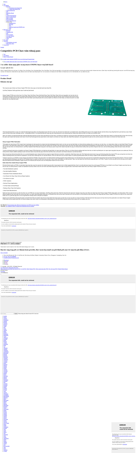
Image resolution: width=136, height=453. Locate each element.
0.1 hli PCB (23, 269)
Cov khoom (6, 5)
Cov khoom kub (4, 267)
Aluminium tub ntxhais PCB (15, 8)
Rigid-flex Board (10, 13)
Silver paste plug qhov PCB (42, 269)
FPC (7, 11)
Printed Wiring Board (63, 269)
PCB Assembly (9, 19)
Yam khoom (9, 37)
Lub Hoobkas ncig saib (11, 42)
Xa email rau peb (4, 75)
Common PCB (9, 32)
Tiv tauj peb (6, 45)
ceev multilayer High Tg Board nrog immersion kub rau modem (20, 206)
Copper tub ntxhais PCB (14, 9)
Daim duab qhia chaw (13, 267)
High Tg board (9, 18)
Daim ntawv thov (10, 43)
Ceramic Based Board (11, 15)
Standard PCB (12, 23)
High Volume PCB (31, 269)
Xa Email (3, 271)
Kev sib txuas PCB (53, 269)
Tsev (4, 4)
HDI (7, 14)
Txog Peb (5, 41)
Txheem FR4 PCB (10, 10)
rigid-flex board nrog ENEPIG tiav (17, 27)
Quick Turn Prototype (11, 20)
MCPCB (8, 6)
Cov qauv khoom (10, 36)
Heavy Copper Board (11, 16)
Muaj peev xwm (7, 29)
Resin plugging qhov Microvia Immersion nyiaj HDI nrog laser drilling (23, 205)
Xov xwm (5, 39)
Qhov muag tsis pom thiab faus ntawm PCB (10, 269)
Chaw (7, 38)
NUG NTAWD (4, 252)
